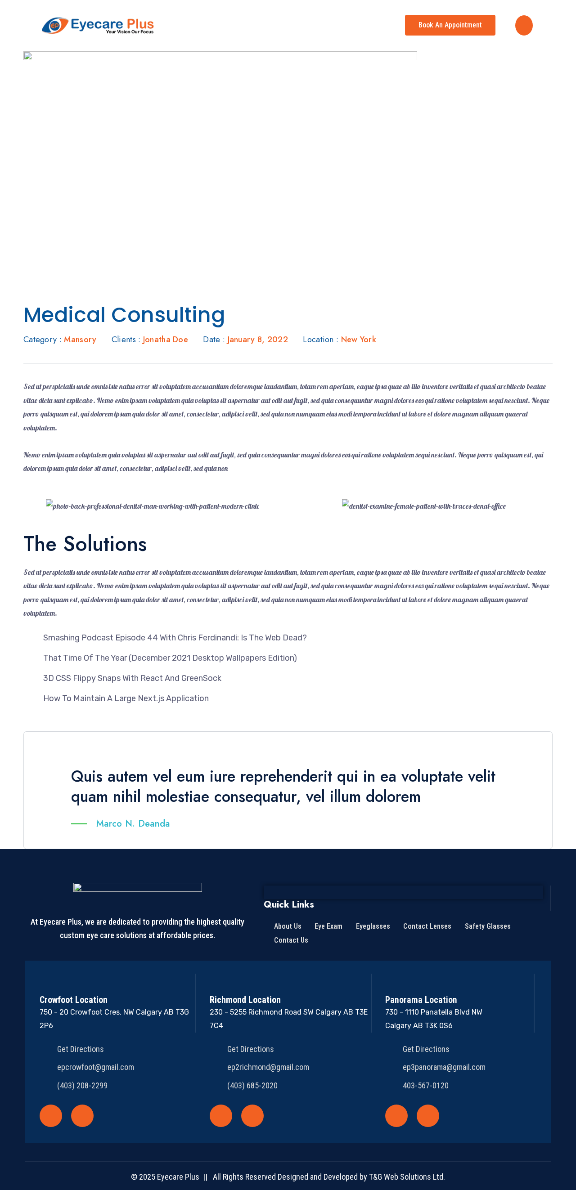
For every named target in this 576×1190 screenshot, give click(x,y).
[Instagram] (82, 1116)
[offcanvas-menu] (524, 25)
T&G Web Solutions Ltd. (407, 1176)
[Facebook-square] (51, 1116)
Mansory (80, 339)
